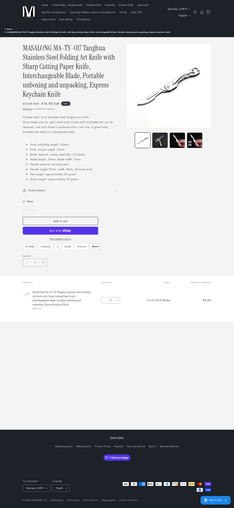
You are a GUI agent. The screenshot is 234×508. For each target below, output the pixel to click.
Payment (118, 446)
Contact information (128, 500)
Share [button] (30, 201)
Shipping (27, 108)
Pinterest (81, 246)
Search (152, 446)
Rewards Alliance (169, 446)
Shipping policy (64, 446)
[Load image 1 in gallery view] (142, 140)
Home (9, 29)
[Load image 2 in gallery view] (160, 140)
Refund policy (83, 446)
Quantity (27, 256)
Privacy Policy (103, 446)
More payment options (60, 238)
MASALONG (37, 500)
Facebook (46, 246)
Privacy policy (73, 500)
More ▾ (95, 246)
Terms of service (136, 446)
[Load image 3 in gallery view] (177, 140)
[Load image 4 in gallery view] (194, 140)
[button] (195, 12)
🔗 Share (29, 246)
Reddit (68, 246)
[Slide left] (130, 140)
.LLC (45, 500)
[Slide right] (207, 140)
